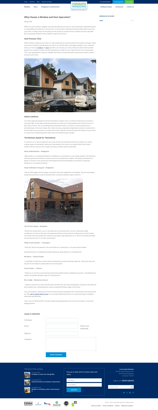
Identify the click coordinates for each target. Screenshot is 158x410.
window (40, 48)
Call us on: (123, 380)
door (47, 48)
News (101, 20)
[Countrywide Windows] (79, 6)
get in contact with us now (39, 294)
